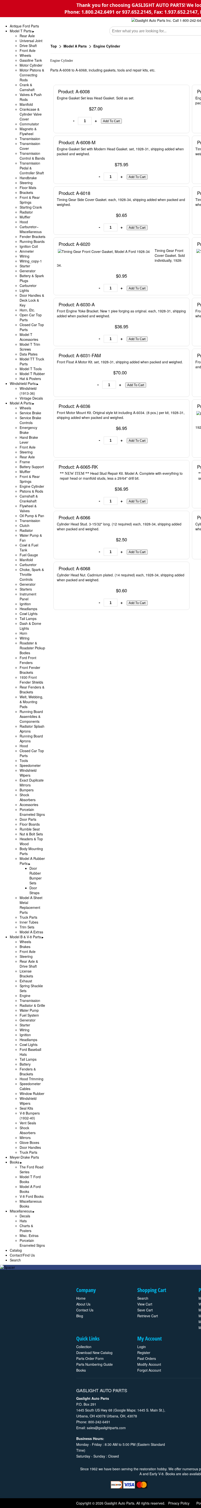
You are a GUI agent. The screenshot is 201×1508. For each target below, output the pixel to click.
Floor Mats (28, 187)
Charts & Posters (26, 1228)
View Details (175, 91)
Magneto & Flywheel (28, 131)
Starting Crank (31, 207)
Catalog (16, 1250)
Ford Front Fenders (28, 660)
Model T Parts (21, 30)
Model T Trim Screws (30, 347)
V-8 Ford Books (32, 1196)
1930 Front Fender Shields (31, 680)
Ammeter (27, 251)
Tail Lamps (28, 618)
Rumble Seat (30, 829)
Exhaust (26, 980)
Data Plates (29, 354)
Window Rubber (32, 1093)
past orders (146, 1358)
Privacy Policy (178, 1503)
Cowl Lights (29, 613)
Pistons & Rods (31, 491)
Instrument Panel (28, 596)
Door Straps (34, 890)
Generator (28, 270)
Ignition (25, 603)
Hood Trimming (31, 1078)
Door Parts (28, 819)
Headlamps (28, 608)
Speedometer (30, 765)
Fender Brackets (32, 236)
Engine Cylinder (32, 486)
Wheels (25, 55)
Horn (23, 633)
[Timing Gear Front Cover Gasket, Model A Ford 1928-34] (104, 252)
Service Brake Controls (30, 420)
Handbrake (28, 177)
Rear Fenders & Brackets (32, 689)
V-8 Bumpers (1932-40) (30, 1115)
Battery (25, 1064)
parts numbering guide (94, 1364)
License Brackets (26, 973)
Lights (24, 290)
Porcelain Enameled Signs (32, 812)
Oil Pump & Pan (32, 515)
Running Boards (32, 241)
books (81, 1370)
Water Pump (29, 1010)
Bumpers (27, 789)
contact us (84, 1309)
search (142, 1298)
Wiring (24, 256)
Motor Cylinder (31, 65)
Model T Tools (31, 368)
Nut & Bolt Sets (31, 833)
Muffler (25, 216)
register (143, 1352)
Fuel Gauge (29, 554)
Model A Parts (21, 403)
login (141, 1346)
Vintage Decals (31, 398)
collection (83, 1346)
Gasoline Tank (31, 60)
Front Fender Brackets (30, 670)
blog (79, 1315)
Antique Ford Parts (24, 26)
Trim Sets (27, 927)
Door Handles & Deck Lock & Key (32, 300)
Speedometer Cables (30, 1086)
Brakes (25, 946)
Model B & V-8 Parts (25, 936)
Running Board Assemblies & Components (31, 716)
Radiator (26, 212)
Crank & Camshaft (27, 87)
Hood (24, 221)
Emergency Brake (28, 430)
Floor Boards (30, 824)
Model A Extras (31, 931)
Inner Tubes (29, 922)
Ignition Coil (29, 246)
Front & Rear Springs (30, 200)
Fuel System (29, 1015)
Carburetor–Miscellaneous (31, 229)
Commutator (29, 123)
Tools (24, 760)
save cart (145, 1309)
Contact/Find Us (22, 1255)
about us (83, 1304)
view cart (144, 1304)
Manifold (26, 104)
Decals (25, 1215)
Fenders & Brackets (28, 1071)
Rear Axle (27, 35)
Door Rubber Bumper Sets (35, 875)
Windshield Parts (23, 383)
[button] (111, 121)
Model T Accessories (29, 337)
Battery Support (32, 466)
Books (14, 1162)
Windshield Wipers (28, 773)
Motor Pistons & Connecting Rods (32, 75)
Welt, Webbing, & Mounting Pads (31, 701)
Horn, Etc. (27, 310)
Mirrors (25, 1137)
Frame (25, 461)
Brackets (26, 192)
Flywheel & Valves (28, 508)
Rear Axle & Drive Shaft (29, 964)
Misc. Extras (29, 1235)
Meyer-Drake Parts (24, 1157)
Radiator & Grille (32, 1005)
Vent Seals (28, 1122)
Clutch (24, 525)
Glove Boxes (29, 1142)
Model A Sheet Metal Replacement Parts (31, 905)
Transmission (30, 138)
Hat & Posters (30, 378)
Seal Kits (26, 1108)
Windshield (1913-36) (28, 391)
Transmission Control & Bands (32, 156)
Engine (25, 995)
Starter (25, 265)
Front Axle (28, 50)
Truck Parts (28, 917)
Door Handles (30, 1147)
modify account (149, 1364)
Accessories (29, 804)
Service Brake (30, 412)
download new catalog (94, 1352)
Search (15, 1260)
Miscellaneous (21, 1211)
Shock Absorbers (28, 797)
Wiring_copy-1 (31, 261)
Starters (26, 589)
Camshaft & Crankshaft (29, 498)
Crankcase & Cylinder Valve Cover (31, 114)
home (81, 1298)
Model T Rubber (32, 373)
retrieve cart (147, 1315)
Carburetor (28, 285)
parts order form (90, 1358)
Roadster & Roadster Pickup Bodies (32, 648)
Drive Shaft (28, 45)
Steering (26, 182)
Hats (23, 1220)
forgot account (149, 1370)
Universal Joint (31, 40)
